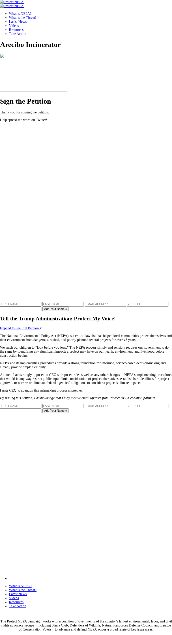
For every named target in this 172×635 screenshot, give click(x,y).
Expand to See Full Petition (20, 328)
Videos (14, 26)
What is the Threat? (23, 17)
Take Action (17, 34)
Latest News (18, 21)
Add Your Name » (55, 309)
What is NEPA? (20, 13)
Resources (16, 30)
